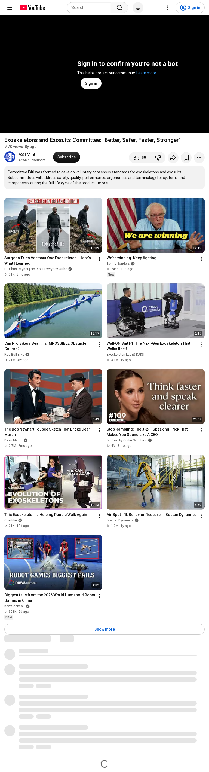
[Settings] (168, 7)
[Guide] (10, 7)
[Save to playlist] (186, 157)
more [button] (103, 183)
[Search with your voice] (138, 7)
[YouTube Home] (32, 7)
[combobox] (90, 7)
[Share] (173, 157)
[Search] (119, 7)
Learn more (146, 73)
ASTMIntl (27, 154)
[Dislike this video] (157, 157)
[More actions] (199, 157)
